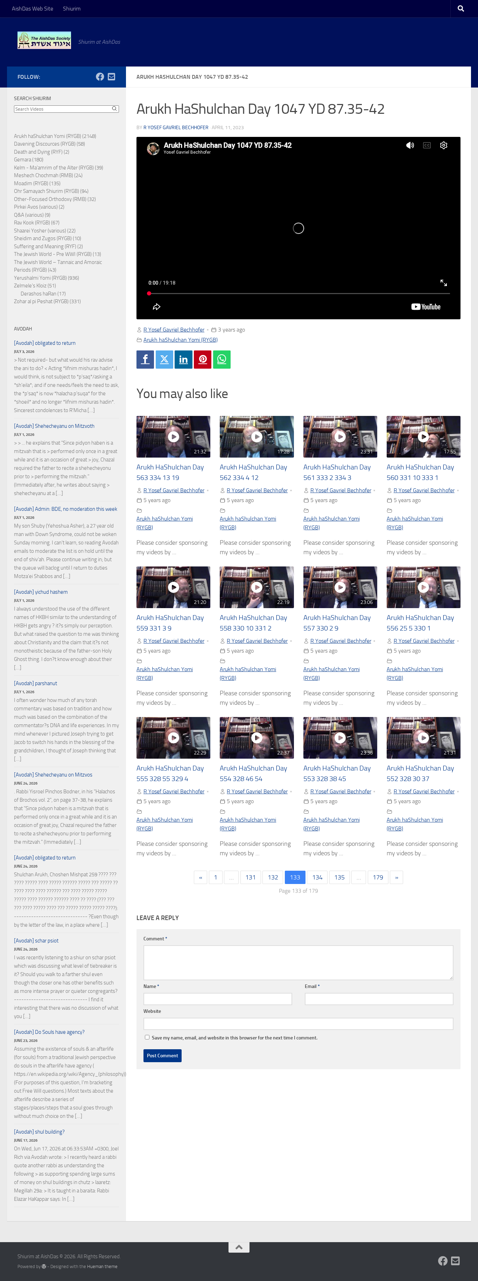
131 (250, 877)
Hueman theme (102, 1266)
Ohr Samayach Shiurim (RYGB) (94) (51, 191)
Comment (155, 939)
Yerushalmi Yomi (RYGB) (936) (46, 278)
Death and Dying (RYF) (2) (41, 152)
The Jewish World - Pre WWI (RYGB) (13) (57, 254)
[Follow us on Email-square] (111, 76)
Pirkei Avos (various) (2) (39, 207)
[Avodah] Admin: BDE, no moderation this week (65, 509)
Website (152, 1011)
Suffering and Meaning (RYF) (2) (48, 246)
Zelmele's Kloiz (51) (35, 286)
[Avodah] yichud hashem (41, 592)
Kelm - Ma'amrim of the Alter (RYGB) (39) (58, 168)
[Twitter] (164, 359)
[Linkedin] (183, 359)
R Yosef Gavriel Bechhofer (176, 128)
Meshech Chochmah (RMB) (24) (48, 175)
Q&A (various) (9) (32, 215)
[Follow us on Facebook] (100, 76)
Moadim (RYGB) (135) (37, 183)
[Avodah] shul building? (39, 1132)
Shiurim (71, 8)
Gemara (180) (28, 159)
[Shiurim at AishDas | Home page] (44, 40)
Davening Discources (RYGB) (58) (49, 144)
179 (378, 877)
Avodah (23, 329)
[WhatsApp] (222, 359)
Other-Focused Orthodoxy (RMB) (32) (55, 199)
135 (339, 877)
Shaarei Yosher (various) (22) (45, 231)
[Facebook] (145, 359)
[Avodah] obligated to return (45, 343)
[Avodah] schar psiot (36, 941)
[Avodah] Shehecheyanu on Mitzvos (53, 775)
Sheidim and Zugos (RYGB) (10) (47, 238)
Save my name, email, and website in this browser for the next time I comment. (234, 1038)
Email (312, 986)
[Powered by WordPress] (44, 1266)
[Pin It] (202, 359)
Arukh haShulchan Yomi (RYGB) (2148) (55, 136)
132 (273, 877)
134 (317, 877)
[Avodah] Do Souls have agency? (49, 1032)
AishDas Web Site (32, 8)
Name (151, 986)
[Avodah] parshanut (35, 683)
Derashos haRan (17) (43, 294)
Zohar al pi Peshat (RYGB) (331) (47, 301)
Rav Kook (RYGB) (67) (36, 223)
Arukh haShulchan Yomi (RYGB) (180, 339)
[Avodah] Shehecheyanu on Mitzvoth (54, 426)
